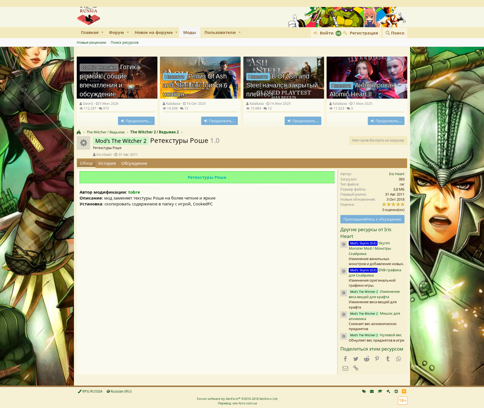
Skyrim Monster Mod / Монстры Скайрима (370, 248)
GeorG (88, 103)
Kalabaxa (173, 103)
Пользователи (220, 32)
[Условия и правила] (380, 391)
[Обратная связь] (372, 391)
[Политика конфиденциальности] (388, 391)
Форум (116, 32)
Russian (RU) (121, 391)
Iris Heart (104, 154)
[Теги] (364, 391)
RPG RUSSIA (92, 391)
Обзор (86, 163)
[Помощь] (396, 391)
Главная (90, 32)
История (107, 163)
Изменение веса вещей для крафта (374, 294)
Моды (189, 32)
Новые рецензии (91, 42)
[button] (102, 32)
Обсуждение (134, 163)
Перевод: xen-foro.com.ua (237, 403)
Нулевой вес (376, 334)
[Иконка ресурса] (343, 244)
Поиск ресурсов (124, 42)
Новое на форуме (154, 32)
